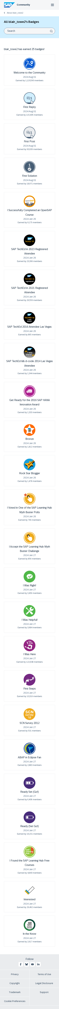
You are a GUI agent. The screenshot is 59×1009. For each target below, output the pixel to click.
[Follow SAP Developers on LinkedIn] (38, 964)
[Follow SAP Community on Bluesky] (26, 964)
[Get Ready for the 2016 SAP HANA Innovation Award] (29, 391)
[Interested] (29, 890)
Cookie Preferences (14, 1001)
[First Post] (29, 132)
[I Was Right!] (29, 576)
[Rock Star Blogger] (29, 464)
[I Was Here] (29, 645)
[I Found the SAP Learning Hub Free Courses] (29, 852)
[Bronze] (29, 430)
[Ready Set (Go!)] (29, 783)
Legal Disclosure (44, 983)
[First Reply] (29, 98)
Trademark (14, 992)
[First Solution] (29, 167)
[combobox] (29, 31)
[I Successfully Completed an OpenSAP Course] (29, 201)
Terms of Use (44, 974)
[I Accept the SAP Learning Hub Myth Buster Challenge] (29, 538)
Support (44, 992)
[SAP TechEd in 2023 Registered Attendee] (29, 240)
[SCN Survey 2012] (29, 714)
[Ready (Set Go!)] (29, 817)
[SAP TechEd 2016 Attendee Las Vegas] (29, 318)
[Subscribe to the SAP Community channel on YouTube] (32, 964)
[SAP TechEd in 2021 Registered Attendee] (29, 279)
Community (23, 4)
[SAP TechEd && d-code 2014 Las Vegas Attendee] (29, 352)
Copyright (15, 983)
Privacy (15, 974)
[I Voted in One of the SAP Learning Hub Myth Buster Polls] (29, 499)
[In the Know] (29, 925)
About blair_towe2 (15, 13)
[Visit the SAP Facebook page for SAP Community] (20, 964)
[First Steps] (29, 680)
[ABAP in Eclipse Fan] (29, 748)
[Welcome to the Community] (29, 64)
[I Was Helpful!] (29, 611)
